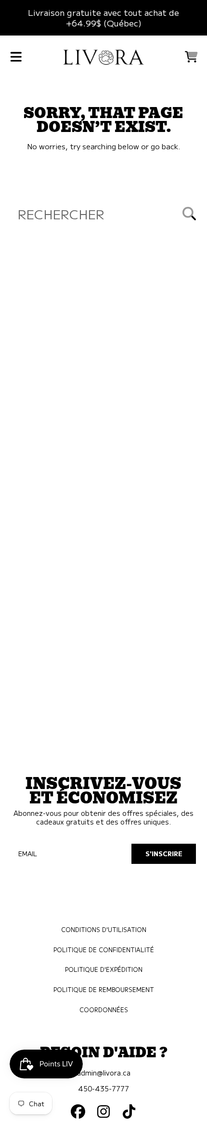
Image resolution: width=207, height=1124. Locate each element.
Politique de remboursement (103, 989)
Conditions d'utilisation (103, 929)
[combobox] (103, 213)
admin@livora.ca (103, 1072)
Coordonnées (103, 1009)
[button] (16, 57)
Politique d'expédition (103, 969)
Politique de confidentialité (103, 949)
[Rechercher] (189, 213)
